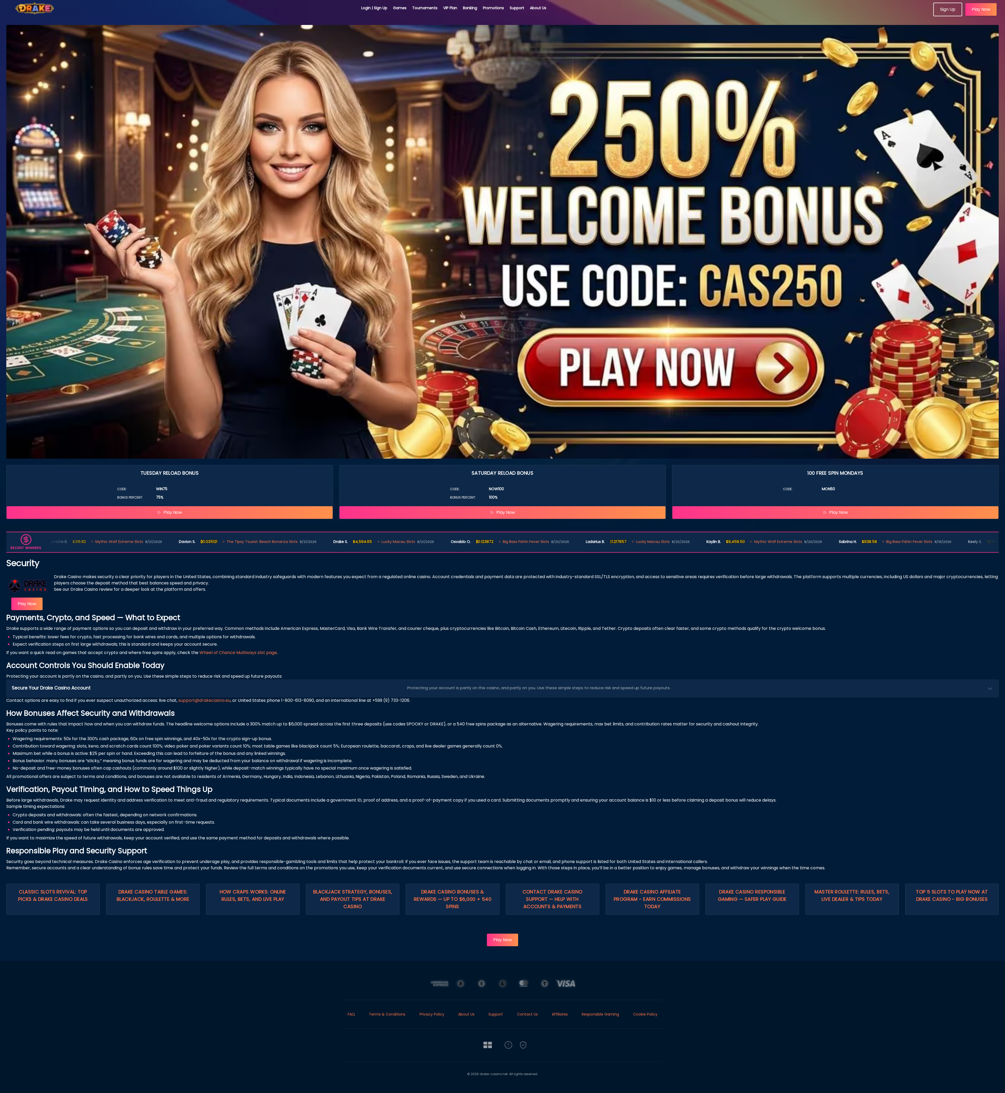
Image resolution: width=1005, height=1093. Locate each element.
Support (517, 8)
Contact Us (527, 1014)
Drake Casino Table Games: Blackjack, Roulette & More (153, 895)
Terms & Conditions (387, 1014)
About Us (538, 8)
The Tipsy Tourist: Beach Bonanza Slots (183, 541)
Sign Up (947, 9)
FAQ (351, 1014)
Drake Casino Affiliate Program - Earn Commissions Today (652, 899)
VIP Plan (450, 8)
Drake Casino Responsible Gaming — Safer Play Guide (752, 895)
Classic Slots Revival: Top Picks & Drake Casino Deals (53, 895)
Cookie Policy (645, 1014)
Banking (470, 8)
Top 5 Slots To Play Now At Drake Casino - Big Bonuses (952, 895)
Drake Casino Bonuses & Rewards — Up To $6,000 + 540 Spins (453, 899)
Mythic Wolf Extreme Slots (699, 541)
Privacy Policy (432, 1014)
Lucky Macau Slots (319, 541)
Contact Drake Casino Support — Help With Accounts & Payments (553, 899)
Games (399, 8)
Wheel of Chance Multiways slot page (238, 653)
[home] (180, 14)
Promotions (493, 8)
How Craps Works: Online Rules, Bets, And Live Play (253, 895)
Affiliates (560, 1014)
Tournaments (424, 8)
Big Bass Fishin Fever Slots (447, 541)
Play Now (981, 9)
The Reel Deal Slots (953, 541)
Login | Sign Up (374, 8)
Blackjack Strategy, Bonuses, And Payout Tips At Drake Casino (352, 899)
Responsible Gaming (600, 1014)
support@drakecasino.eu (204, 700)
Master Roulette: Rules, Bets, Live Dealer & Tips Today (852, 895)
